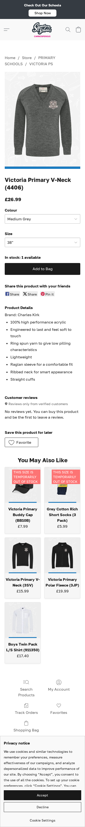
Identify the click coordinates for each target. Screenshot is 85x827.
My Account (59, 689)
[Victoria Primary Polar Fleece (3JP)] (62, 555)
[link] (42, 818)
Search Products (26, 692)
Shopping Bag (26, 730)
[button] (42, 13)
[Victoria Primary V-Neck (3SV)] (22, 555)
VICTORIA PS (41, 63)
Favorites (58, 712)
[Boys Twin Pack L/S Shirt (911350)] (22, 620)
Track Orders (26, 712)
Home (10, 57)
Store (27, 57)
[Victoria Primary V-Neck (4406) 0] (42, 120)
